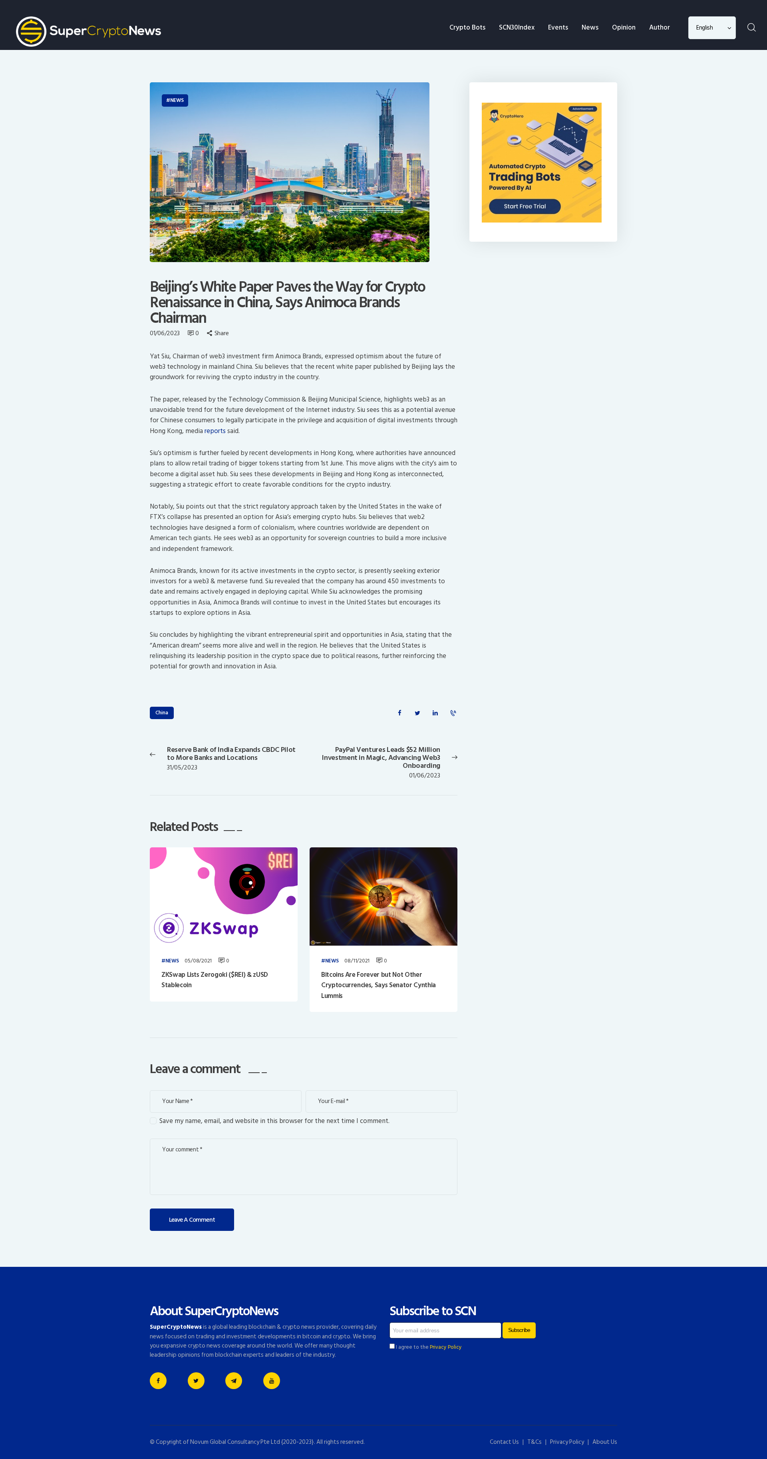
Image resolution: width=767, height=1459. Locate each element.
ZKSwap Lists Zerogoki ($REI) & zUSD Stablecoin (214, 980)
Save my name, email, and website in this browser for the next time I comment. (274, 1121)
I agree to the (428, 1347)
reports (216, 431)
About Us (604, 1442)
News (177, 100)
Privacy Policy (446, 1347)
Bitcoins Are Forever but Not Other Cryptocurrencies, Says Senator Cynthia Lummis (378, 985)
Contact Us (504, 1442)
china (161, 712)
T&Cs (534, 1442)
